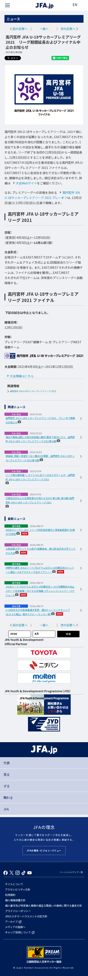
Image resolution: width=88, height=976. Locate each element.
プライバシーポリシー (18, 911)
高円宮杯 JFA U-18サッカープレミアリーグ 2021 (33, 391)
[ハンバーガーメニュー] (7, 5)
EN (75, 5)
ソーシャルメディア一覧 (71, 872)
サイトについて (14, 884)
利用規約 (10, 895)
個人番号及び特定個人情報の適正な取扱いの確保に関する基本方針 (43, 905)
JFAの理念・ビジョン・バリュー (44, 850)
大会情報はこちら (22, 376)
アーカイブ (11, 921)
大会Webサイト (26, 183)
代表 (6, 763)
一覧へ (44, 29)
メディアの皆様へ (15, 927)
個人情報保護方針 (15, 900)
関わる (8, 797)
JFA (6, 809)
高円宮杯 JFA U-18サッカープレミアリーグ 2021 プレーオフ (42, 195)
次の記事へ (67, 29)
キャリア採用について (18, 932)
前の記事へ (20, 29)
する (6, 786)
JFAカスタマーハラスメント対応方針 (26, 916)
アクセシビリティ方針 (17, 889)
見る (6, 774)
